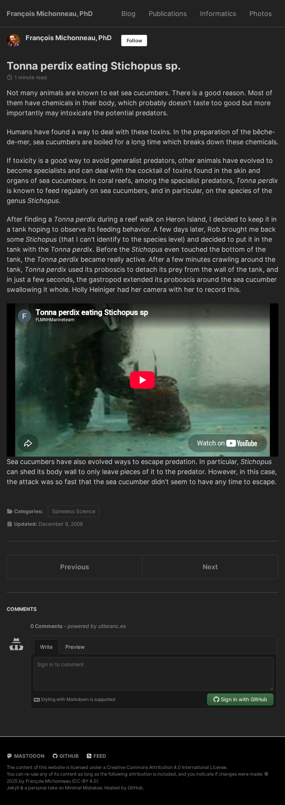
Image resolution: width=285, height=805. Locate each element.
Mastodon (29, 756)
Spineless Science (73, 511)
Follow (134, 41)
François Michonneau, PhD (50, 13)
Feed (99, 756)
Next (210, 567)
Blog (128, 13)
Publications (168, 13)
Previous (74, 567)
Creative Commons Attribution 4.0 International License (166, 767)
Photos (260, 13)
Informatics (218, 13)
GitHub (68, 756)
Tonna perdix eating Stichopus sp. (94, 65)
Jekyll (13, 787)
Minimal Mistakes (83, 787)
